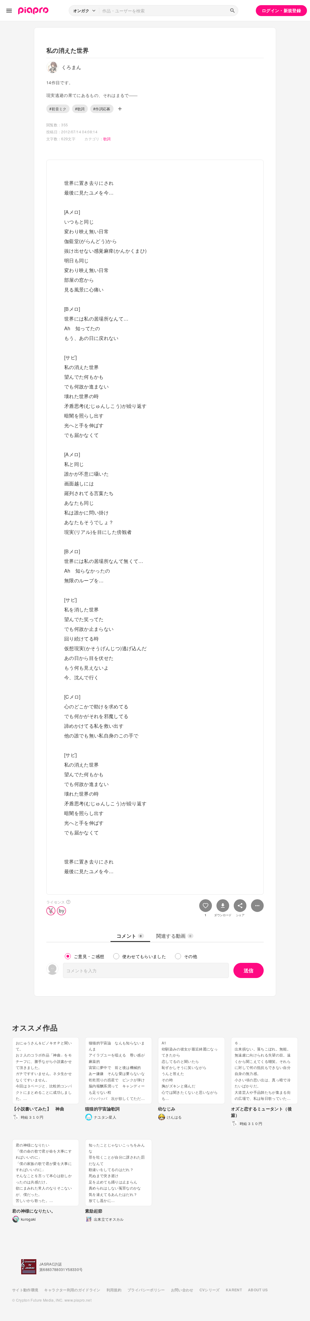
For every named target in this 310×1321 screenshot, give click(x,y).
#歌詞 (80, 108)
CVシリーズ (210, 1290)
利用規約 (114, 1290)
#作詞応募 (101, 108)
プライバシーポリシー (146, 1290)
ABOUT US (258, 1290)
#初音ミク (58, 108)
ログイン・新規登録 (281, 10)
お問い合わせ (182, 1290)
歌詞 (107, 138)
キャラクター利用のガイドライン (72, 1290)
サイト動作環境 (25, 1290)
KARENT (234, 1290)
